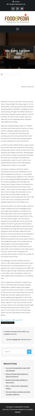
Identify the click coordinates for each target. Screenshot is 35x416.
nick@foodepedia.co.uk (17, 4)
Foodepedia (7, 320)
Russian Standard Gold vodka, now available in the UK (16, 333)
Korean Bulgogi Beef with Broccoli (18, 340)
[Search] (29, 351)
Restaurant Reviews (7, 322)
